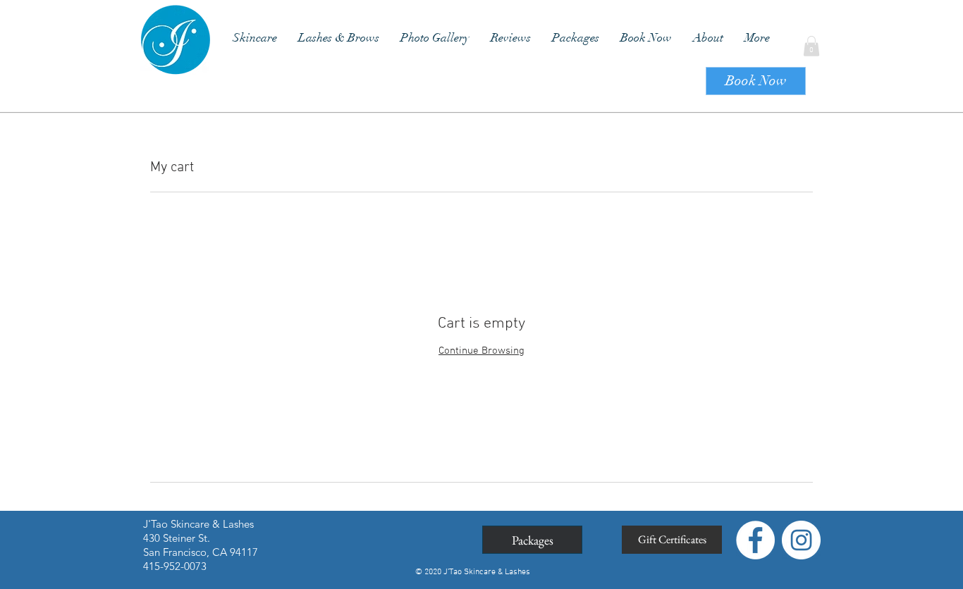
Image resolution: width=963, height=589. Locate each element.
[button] (811, 46)
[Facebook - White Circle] (755, 540)
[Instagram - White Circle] (801, 540)
